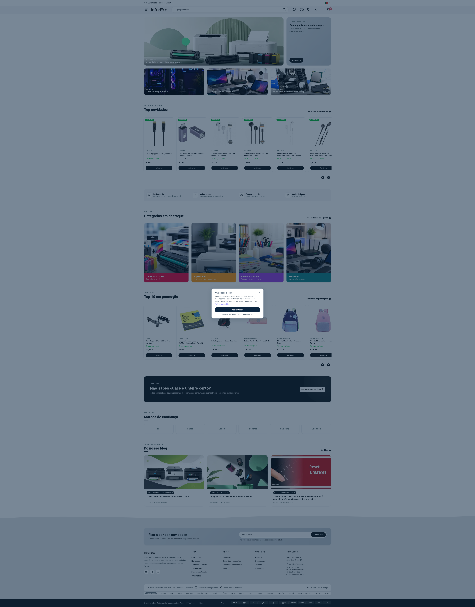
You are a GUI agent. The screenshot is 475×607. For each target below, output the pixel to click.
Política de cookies (222, 304)
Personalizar (248, 314)
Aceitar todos (237, 310)
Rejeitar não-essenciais (231, 314)
